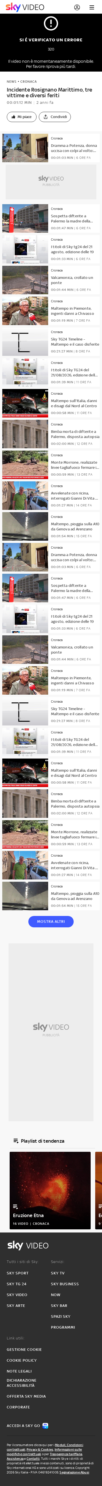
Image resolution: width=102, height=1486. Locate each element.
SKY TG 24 (17, 1284)
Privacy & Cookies (40, 1449)
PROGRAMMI (63, 1327)
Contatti (33, 1459)
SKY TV (58, 1273)
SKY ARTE (16, 1305)
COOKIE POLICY (22, 1360)
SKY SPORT (18, 1273)
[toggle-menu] (91, 7)
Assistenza (15, 1459)
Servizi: (58, 1262)
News (12, 82)
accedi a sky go (23, 1426)
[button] (22, 117)
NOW (56, 1295)
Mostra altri (51, 921)
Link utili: (16, 1338)
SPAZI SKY (61, 1316)
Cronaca (28, 82)
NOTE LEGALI (19, 1371)
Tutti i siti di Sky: (23, 1262)
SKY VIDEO (17, 1295)
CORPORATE (18, 1407)
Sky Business (65, 1284)
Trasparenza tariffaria (66, 1454)
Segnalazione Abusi (74, 1472)
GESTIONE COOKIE (24, 1349)
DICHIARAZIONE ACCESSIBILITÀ (22, 1383)
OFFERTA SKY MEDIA (26, 1396)
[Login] (77, 7)
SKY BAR (59, 1305)
